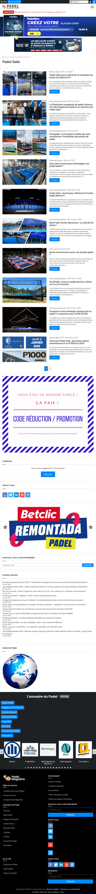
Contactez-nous (9, 795)
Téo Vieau (54, 249)
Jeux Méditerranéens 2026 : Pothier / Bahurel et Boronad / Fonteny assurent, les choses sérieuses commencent (45, 587)
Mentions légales (52, 889)
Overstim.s (48, 761)
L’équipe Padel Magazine (12, 800)
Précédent (5, 527)
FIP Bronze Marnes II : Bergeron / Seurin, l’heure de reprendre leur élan (29, 596)
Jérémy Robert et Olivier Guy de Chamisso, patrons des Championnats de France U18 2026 (37, 609)
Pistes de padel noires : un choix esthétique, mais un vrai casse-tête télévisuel (32, 622)
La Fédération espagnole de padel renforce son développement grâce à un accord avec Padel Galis (71, 107)
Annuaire (35, 892)
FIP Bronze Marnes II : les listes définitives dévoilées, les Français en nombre (31, 618)
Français (75, 1)
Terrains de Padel (10, 873)
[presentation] (2, 751)
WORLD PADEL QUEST (84, 762)
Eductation (7, 845)
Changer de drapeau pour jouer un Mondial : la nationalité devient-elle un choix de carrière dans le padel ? (43, 600)
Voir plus (6, 811)
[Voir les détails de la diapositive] (48, 528)
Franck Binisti (55, 72)
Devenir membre (14, 2)
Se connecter (53, 790)
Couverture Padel (10, 841)
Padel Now (66, 761)
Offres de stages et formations (60, 799)
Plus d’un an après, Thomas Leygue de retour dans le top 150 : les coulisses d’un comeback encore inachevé (44, 591)
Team (62, 892)
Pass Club (43, 892)
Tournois (4, 2)
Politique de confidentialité (70, 889)
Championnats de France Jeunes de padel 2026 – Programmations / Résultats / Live (47, 12)
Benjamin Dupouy (57, 160)
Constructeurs (8, 824)
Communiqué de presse (58, 101)
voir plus (64, 696)
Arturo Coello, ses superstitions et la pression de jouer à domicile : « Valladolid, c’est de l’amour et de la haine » (44, 604)
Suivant (90, 527)
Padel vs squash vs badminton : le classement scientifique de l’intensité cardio (32, 627)
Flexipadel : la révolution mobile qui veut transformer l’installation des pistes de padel (69, 136)
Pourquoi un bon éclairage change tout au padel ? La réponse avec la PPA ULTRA (70, 312)
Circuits (6, 837)
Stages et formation (10, 819)
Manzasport (30, 761)
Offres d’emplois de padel (58, 795)
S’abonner (48, 474)
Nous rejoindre (53, 892)
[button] (25, 767)
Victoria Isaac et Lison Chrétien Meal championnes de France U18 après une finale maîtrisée (37, 613)
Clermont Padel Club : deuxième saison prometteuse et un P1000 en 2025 (69, 342)
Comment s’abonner (56, 786)
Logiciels (6, 832)
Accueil (6, 57)
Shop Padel (7, 815)
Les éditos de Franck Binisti (13, 791)
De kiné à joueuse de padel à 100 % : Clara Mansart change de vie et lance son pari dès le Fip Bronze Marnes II (44, 582)
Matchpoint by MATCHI (12, 762)
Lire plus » (54, 91)
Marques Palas (9, 828)
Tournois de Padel (10, 864)
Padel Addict (8, 869)
